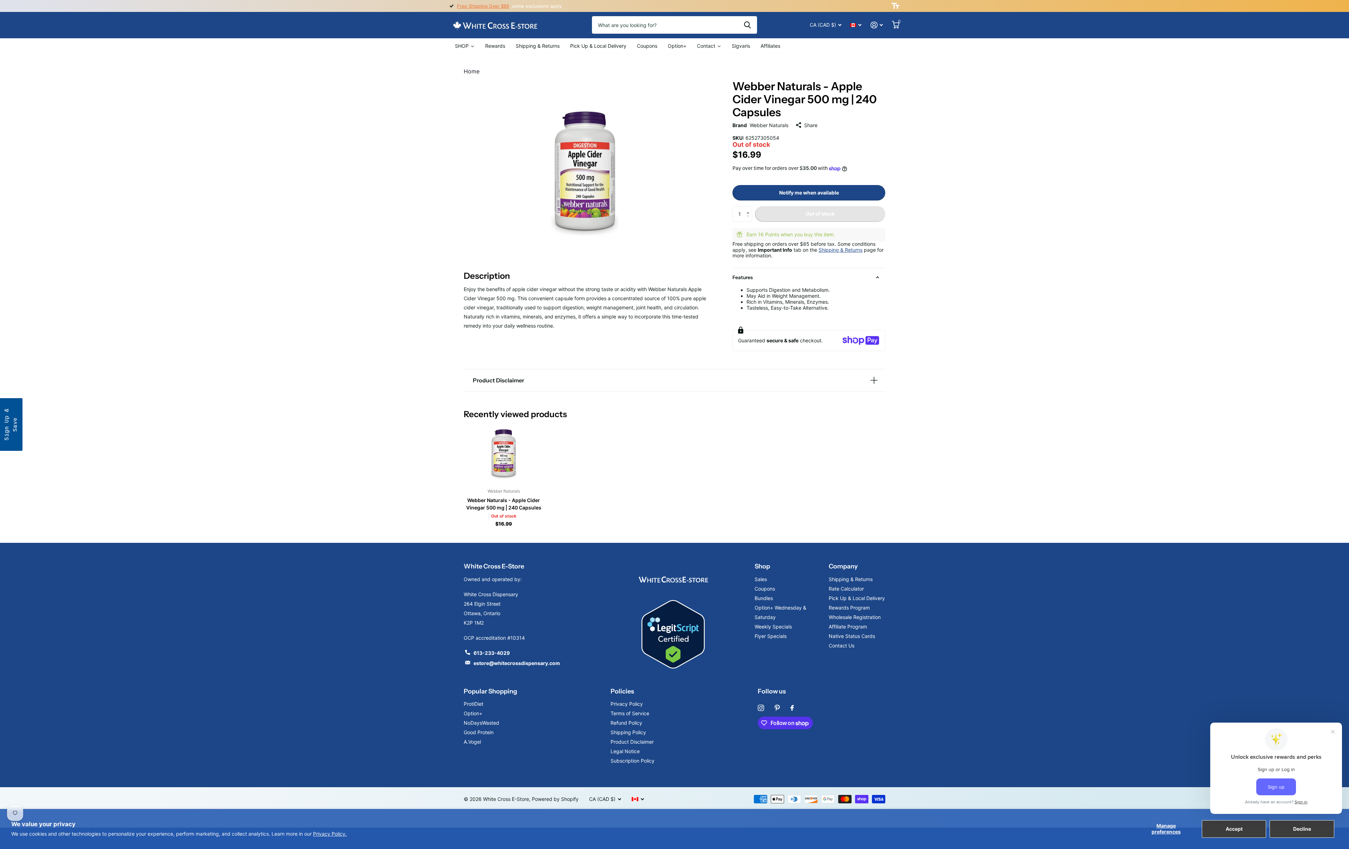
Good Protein (479, 732)
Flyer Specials (771, 636)
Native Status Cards (852, 636)
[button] (749, 208)
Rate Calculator (846, 589)
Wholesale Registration (855, 617)
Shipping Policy (628, 732)
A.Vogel (472, 742)
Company (843, 566)
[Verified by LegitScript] (673, 634)
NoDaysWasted (481, 723)
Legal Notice (625, 751)
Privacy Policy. (330, 834)
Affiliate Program (848, 627)
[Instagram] (761, 708)
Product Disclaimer (632, 742)
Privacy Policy (627, 704)
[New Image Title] (673, 579)
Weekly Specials (773, 627)
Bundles (764, 598)
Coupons (765, 589)
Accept (1234, 829)
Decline (1302, 829)
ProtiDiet (473, 704)
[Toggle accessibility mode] (895, 6)
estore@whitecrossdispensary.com (517, 663)
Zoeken (747, 25)
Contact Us (841, 646)
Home (472, 71)
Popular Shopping (490, 691)
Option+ (473, 713)
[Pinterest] (777, 708)
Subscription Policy (632, 761)
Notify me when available (809, 193)
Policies (622, 691)
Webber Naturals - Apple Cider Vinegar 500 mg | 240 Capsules (503, 504)
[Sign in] (876, 25)
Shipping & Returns (840, 250)
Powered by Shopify (555, 799)
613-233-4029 (492, 653)
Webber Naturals (769, 125)
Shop (762, 566)
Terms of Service (630, 713)
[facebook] (792, 708)
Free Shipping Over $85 (483, 6)
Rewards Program (849, 608)
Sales (761, 579)
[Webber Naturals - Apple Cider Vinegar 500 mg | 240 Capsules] (503, 453)
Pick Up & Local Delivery (857, 598)
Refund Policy (626, 723)
